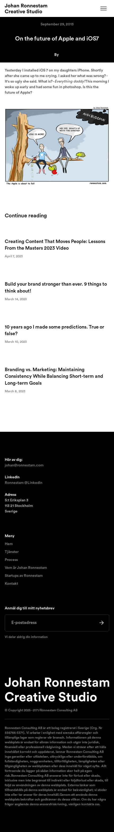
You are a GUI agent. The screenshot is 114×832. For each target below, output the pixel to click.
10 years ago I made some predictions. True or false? (54, 330)
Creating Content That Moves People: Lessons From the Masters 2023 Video (55, 244)
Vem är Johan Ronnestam (26, 568)
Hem (9, 544)
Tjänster (12, 552)
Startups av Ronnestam (24, 576)
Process (11, 560)
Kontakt (11, 584)
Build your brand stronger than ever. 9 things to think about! (56, 287)
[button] (103, 8)
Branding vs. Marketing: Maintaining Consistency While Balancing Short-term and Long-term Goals (54, 376)
